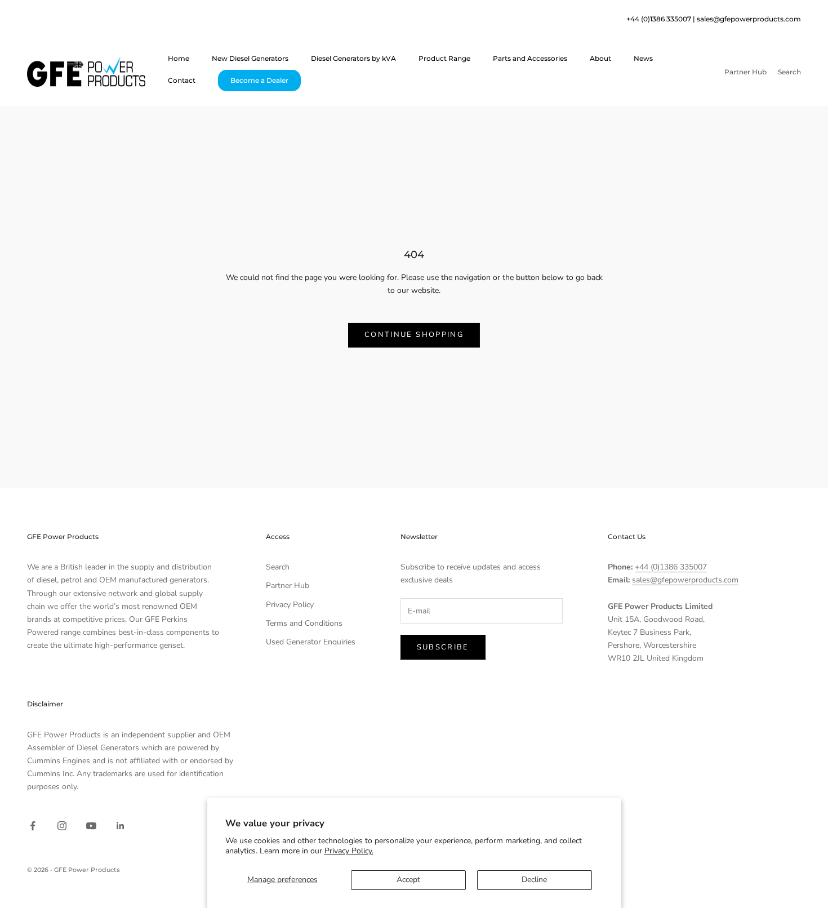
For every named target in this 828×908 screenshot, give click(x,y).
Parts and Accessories (530, 58)
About (600, 58)
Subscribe (443, 647)
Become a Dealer (259, 80)
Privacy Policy (290, 604)
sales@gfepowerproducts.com (749, 19)
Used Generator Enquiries (310, 642)
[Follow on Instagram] (62, 825)
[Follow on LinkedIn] (120, 825)
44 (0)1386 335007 (660, 19)
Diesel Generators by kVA (353, 58)
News (643, 58)
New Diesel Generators (250, 58)
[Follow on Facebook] (32, 825)
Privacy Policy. (348, 850)
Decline (534, 879)
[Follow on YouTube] (91, 825)
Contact (181, 80)
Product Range (444, 58)
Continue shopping (414, 335)
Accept (408, 879)
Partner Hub (287, 585)
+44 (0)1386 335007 (671, 567)
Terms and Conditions (304, 623)
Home (178, 58)
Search (278, 567)
